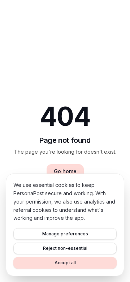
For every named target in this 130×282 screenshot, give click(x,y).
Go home (65, 171)
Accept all (65, 262)
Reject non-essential (65, 248)
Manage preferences (65, 233)
